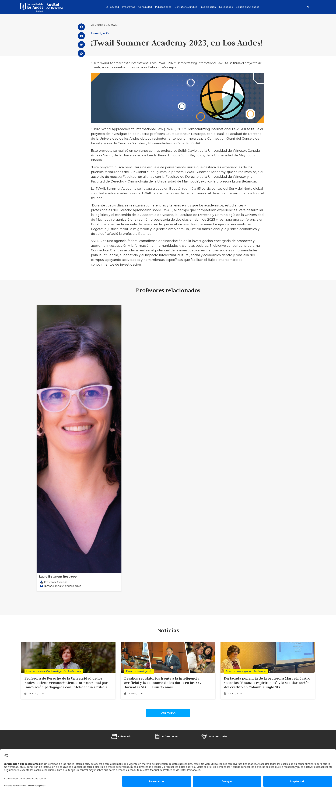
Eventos (131, 671)
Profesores (74, 671)
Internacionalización (38, 671)
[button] (308, 7)
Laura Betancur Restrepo (58, 576)
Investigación (100, 33)
